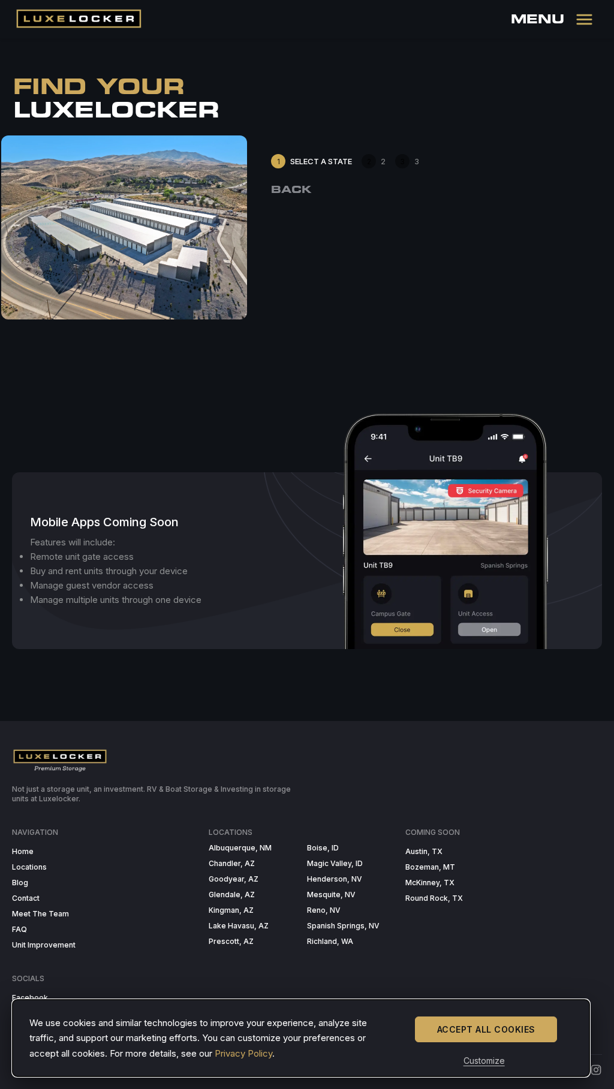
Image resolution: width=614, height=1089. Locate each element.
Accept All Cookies (486, 1029)
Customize (484, 1060)
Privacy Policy (243, 1053)
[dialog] (301, 1038)
